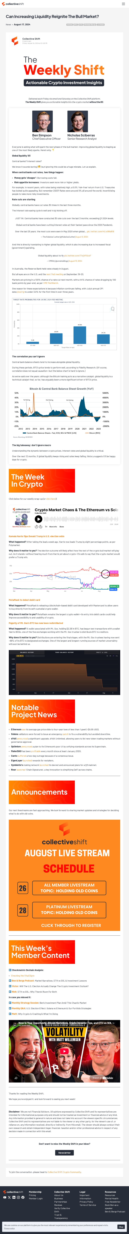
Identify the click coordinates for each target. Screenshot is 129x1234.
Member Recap (90, 25)
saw (24, 729)
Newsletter (64, 1152)
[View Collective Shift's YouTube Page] (4, 1197)
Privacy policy (9, 1228)
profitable (36, 751)
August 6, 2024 (81, 237)
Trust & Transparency (61, 1216)
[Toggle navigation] (123, 3)
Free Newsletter (112, 1201)
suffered (22, 755)
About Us (58, 1195)
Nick (14, 991)
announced (22, 738)
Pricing (32, 1195)
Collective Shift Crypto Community (64, 1172)
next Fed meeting (54, 274)
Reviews (58, 1205)
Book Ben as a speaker (111, 1207)
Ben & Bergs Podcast (23, 980)
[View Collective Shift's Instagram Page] (18, 1197)
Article (69, 25)
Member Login (36, 1198)
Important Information (85, 1197)
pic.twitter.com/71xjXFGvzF (77, 255)
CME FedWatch (50, 283)
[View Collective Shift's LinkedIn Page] (13, 1197)
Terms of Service (88, 1205)
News (8, 24)
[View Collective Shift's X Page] (9, 1197)
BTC (75, 25)
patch (65, 734)
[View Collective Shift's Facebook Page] (22, 1197)
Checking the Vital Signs (22, 975)
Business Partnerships (60, 1200)
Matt (14, 1013)
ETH (80, 25)
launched (27, 760)
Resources (110, 1195)
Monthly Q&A (18, 1008)
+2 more (101, 25)
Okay (121, 1227)
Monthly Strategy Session (25, 1002)
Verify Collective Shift (62, 1210)
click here (51, 498)
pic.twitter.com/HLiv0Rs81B (100, 231)
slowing (20, 291)
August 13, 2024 (75, 261)
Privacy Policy (86, 1201)
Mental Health (111, 1198)
